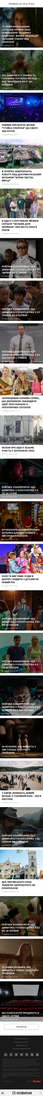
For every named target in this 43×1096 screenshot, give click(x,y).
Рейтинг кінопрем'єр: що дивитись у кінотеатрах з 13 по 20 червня (21, 927)
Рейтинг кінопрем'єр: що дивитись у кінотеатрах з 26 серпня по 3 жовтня (21, 838)
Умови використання (21, 1039)
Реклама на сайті (21, 1045)
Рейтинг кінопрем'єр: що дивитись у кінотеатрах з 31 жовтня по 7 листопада (21, 707)
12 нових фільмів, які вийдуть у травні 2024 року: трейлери (20, 970)
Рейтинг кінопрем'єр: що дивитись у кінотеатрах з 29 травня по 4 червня (21, 312)
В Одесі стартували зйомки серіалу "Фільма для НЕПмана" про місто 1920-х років (20, 225)
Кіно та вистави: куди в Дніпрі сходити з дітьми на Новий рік (20, 579)
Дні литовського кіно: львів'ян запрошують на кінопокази (18, 885)
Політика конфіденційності (21, 1048)
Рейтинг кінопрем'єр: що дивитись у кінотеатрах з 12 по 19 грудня (21, 621)
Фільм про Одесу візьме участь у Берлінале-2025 (18, 449)
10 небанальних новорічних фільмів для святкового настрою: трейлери (21, 532)
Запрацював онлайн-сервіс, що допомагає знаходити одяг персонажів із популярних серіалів (21, 403)
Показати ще (21, 1027)
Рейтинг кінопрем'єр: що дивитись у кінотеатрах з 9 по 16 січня (20, 490)
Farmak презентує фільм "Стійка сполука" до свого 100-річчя (20, 128)
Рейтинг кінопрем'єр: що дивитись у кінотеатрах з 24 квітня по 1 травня (21, 354)
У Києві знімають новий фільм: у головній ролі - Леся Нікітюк (21, 796)
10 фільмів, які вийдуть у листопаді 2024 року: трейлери (19, 749)
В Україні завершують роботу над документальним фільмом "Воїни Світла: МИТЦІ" (21, 176)
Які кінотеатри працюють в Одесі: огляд (20, 1014)
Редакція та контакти (21, 1042)
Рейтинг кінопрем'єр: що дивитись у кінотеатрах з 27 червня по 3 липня (21, 269)
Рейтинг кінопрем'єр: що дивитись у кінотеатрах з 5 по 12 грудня (20, 664)
